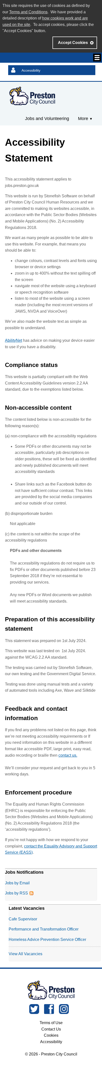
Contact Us (51, 1029)
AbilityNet (13, 340)
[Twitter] (34, 1013)
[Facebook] (49, 1013)
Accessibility (31, 70)
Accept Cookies (73, 42)
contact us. (67, 755)
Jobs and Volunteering (47, 118)
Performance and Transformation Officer (43, 929)
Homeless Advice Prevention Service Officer (47, 939)
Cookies (51, 1035)
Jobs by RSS (16, 893)
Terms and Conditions (28, 12)
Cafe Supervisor (23, 919)
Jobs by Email (17, 883)
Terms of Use (51, 1023)
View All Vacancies (25, 954)
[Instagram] (64, 1013)
